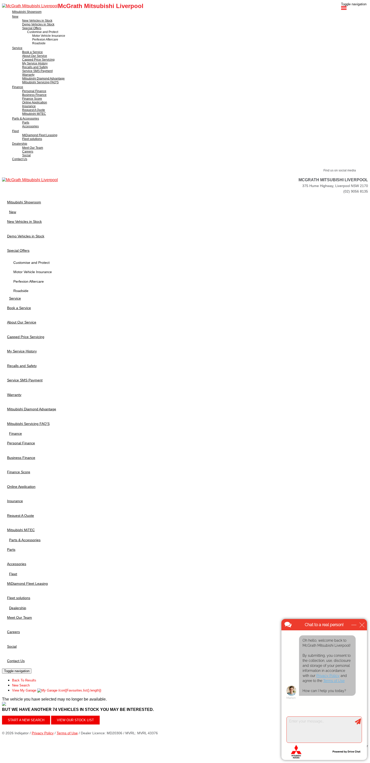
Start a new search (26, 720)
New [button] (15, 16)
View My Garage (56, 690)
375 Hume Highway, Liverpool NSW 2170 (335, 186)
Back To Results (24, 680)
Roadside (39, 43)
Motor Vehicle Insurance (48, 36)
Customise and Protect (42, 32)
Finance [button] (17, 87)
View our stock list (75, 720)
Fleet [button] (15, 131)
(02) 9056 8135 (355, 191)
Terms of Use (67, 733)
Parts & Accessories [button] (25, 118)
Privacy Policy (43, 733)
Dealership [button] (19, 144)
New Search (21, 685)
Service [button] (17, 48)
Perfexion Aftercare (45, 39)
